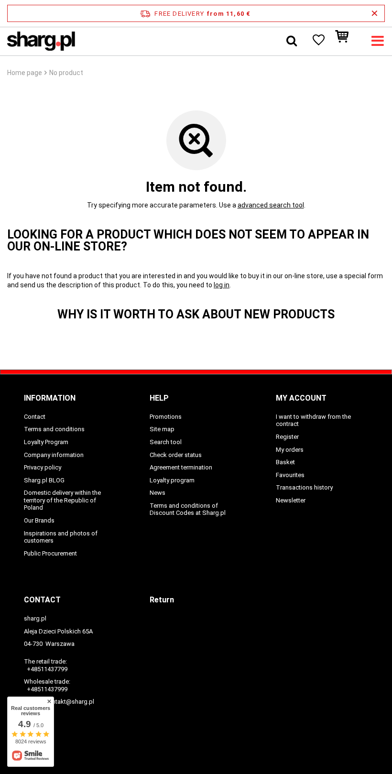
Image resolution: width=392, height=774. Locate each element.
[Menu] (377, 41)
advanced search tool (271, 205)
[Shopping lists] (318, 41)
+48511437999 (47, 689)
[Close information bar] (374, 13)
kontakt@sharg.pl (69, 701)
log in (221, 285)
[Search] (292, 41)
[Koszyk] (346, 41)
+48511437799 (47, 669)
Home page (24, 72)
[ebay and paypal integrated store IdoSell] (196, 749)
